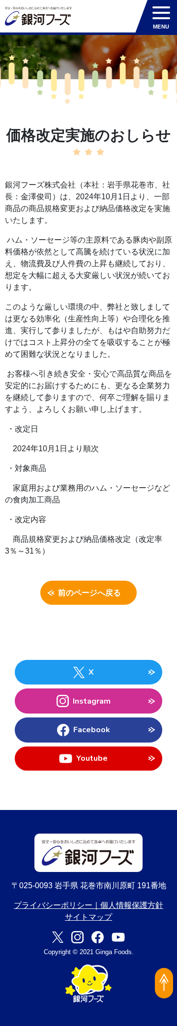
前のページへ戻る (89, 593)
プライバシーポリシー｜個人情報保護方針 (88, 905)
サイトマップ (88, 917)
